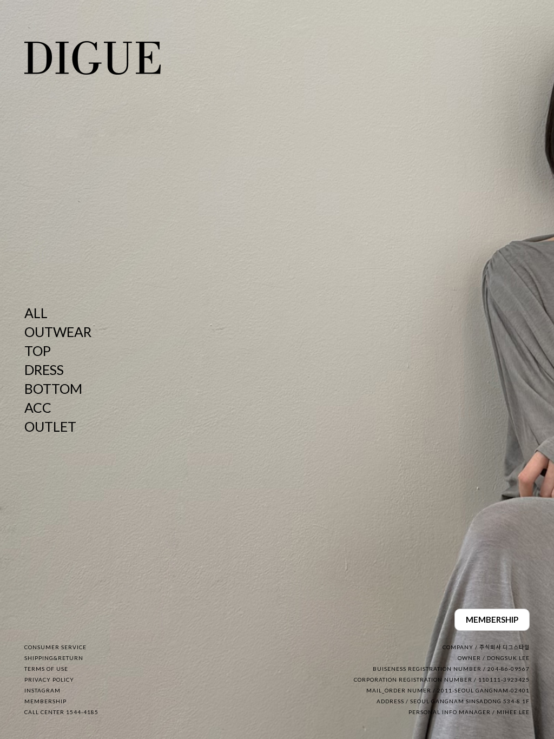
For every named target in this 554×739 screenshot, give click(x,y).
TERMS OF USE (46, 668)
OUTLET (50, 426)
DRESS (44, 369)
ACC (37, 407)
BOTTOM (53, 388)
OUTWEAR (57, 332)
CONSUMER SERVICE (55, 647)
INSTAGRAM (42, 690)
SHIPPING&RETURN (53, 658)
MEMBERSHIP (492, 619)
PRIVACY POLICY (49, 679)
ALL (36, 313)
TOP (37, 350)
